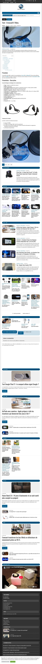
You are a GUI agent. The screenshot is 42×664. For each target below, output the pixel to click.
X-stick (7, 76)
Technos (14, 0)
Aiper (13, 283)
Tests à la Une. (5, 369)
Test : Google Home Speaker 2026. (24, 265)
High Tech (4, 480)
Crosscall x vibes (36, 76)
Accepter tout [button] (13, 661)
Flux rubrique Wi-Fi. (6, 609)
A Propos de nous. (6, 621)
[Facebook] (26, 0)
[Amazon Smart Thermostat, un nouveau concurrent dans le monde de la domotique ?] (25, 282)
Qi (21, 209)
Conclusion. (5, 64)
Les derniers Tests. (7, 627)
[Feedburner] (37, 0)
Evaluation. (5, 66)
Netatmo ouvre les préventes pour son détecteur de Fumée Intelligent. (24, 304)
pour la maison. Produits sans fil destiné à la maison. (15, 285)
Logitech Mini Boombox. (35, 326)
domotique (4, 276)
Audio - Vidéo (33, 324)
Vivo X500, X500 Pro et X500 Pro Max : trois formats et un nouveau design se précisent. (6, 198)
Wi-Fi (3, 284)
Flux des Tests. (6, 605)
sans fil (15, 25)
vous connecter (10, 340)
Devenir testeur (6, 598)
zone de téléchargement (8, 0)
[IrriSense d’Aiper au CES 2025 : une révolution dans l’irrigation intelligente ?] (16, 282)
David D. (22, 263)
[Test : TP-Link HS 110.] (6, 322)
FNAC (15, 2)
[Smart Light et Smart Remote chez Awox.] (25, 322)
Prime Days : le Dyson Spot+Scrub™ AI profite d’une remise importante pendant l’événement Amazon (26, 173)
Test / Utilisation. (6, 59)
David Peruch (23, 170)
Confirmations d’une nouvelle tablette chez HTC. (16, 321)
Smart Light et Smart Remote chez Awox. (24, 327)
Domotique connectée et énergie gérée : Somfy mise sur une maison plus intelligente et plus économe (6, 449)
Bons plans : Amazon (6, 2)
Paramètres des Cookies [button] (5, 661)
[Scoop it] (39, 0)
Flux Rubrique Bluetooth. (7, 606)
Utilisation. (7, 63)
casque (11, 25)
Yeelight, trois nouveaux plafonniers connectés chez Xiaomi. (16, 303)
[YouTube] (33, 0)
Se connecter (5, 596)
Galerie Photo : (6, 68)
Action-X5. (28, 75)
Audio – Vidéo (5, 222)
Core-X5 (23, 75)
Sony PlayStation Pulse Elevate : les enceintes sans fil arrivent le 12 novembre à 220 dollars (27, 253)
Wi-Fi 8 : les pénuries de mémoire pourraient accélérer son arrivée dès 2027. (21, 559)
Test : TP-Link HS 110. (5, 328)
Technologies (4, 470)
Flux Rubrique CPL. (6, 607)
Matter (18, 463)
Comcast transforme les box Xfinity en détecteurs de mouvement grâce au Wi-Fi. (19, 538)
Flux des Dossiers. (6, 604)
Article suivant (26, 313)
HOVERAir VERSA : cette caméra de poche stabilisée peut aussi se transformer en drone (23, 517)
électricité (4, 283)
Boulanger (11, 2)
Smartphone (5, 186)
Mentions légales (6, 624)
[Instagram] (30, 0)
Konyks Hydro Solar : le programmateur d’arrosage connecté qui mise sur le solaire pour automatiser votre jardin (16, 451)
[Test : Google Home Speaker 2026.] (8, 269)
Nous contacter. (6, 620)
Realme (36, 210)
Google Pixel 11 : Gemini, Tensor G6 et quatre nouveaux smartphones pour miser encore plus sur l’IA (16, 199)
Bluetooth (7, 25)
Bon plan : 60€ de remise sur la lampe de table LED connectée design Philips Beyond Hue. (6, 287)
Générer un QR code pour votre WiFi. (9, 613)
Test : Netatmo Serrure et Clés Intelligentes (35, 308)
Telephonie (4, 211)
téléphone (19, 25)
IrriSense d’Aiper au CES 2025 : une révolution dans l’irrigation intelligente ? (16, 290)
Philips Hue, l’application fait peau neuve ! (35, 285)
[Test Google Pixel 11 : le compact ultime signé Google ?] (21, 380)
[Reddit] (32, 0)
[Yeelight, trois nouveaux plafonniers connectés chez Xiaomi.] (16, 298)
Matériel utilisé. (7, 61)
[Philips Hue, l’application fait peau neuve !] (35, 282)
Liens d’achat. (5, 67)
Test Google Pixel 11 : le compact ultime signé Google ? (20, 384)
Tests (9, 326)
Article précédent (17, 313)
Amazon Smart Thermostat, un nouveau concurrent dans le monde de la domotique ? (25, 286)
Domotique (8, 283)
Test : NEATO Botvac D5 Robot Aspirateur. (5, 306)
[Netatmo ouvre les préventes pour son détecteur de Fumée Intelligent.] (25, 298)
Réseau (4, 522)
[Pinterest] (35, 0)
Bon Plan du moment (6, 167)
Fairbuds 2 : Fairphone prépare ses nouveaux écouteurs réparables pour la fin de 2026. (26, 240)
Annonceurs (5, 623)
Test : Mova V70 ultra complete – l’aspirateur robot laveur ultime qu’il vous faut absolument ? (6, 473)
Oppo (6, 210)
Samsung (13, 209)
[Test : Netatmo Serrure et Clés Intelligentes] (35, 298)
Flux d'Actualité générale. (7, 602)
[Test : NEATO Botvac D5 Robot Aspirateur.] (6, 298)
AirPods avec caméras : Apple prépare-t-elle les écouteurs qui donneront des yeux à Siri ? (27, 228)
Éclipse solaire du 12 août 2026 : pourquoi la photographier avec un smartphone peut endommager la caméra (25, 197)
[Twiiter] (28, 0)
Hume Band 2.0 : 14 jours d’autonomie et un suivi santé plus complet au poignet (20, 496)
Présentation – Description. (8, 58)
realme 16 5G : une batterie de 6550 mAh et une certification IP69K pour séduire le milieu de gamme (35, 215)
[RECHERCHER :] (34, 15)
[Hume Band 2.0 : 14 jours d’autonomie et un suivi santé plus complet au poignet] (21, 492)
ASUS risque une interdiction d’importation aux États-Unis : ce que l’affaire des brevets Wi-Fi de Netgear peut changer (24, 554)
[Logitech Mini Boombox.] (35, 322)
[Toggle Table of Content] (12, 56)
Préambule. (5, 57)
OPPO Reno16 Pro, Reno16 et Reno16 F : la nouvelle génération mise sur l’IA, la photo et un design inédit (6, 214)
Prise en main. (7, 62)
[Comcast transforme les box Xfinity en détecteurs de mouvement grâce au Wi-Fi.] (21, 534)
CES (14, 283)
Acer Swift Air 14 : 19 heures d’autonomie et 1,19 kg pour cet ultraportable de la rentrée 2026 (17, 645)
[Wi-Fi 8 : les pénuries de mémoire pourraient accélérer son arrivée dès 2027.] (5, 560)
